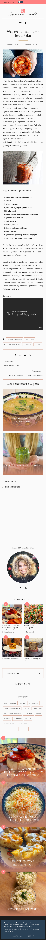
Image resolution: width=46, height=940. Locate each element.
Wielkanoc (23, 723)
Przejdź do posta (23, 427)
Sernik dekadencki (11, 366)
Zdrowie (38, 344)
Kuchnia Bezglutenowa (12, 344)
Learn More (17, 936)
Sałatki (28, 718)
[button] (11, 21)
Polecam (7, 718)
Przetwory (18, 718)
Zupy (32, 728)
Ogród (38, 713)
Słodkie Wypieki (9, 723)
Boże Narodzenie (10, 703)
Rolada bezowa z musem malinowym (26, 375)
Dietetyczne (30, 339)
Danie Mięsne (33, 703)
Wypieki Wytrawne (10, 728)
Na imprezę (27, 344)
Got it (31, 936)
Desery (26, 708)
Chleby (22, 703)
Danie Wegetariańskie (14, 339)
